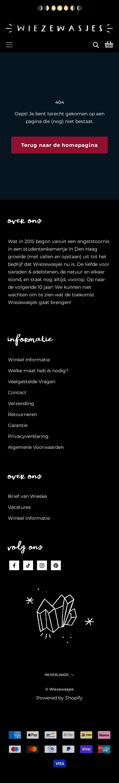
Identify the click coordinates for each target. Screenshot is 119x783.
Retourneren (22, 414)
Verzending (21, 403)
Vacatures (19, 507)
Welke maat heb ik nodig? (38, 371)
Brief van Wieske (27, 496)
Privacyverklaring (28, 436)
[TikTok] (28, 565)
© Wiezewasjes (59, 689)
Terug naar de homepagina (59, 145)
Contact (17, 392)
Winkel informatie (29, 518)
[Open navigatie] (9, 43)
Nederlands (56, 675)
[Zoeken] (96, 43)
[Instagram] (42, 565)
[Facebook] (14, 565)
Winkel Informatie (29, 360)
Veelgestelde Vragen (31, 382)
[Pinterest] (56, 565)
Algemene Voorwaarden (36, 447)
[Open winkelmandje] (109, 43)
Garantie (17, 425)
